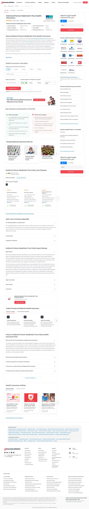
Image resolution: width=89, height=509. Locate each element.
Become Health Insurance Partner (75, 482)
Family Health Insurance (26, 432)
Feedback (54, 452)
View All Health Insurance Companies (68, 77)
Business (26, 461)
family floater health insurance (40, 38)
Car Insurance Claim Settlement (9, 487)
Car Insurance (27, 450)
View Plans (71, 30)
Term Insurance (28, 457)
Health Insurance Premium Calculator (56, 429)
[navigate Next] (56, 153)
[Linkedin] (11, 453)
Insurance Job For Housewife (74, 489)
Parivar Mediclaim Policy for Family (68, 106)
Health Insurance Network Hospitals (46, 434)
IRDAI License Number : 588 (73, 499)
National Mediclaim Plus (65, 89)
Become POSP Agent (63, 2)
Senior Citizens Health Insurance (31, 491)
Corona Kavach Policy (65, 109)
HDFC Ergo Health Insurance (36, 439)
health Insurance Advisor (32, 430)
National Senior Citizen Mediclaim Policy (69, 116)
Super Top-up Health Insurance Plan (60, 430)
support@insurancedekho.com (14, 455)
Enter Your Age (10, 74)
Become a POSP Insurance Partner (75, 478)
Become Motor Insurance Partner (74, 480)
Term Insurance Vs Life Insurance (53, 484)
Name (62, 25)
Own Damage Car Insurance (9, 485)
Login (85, 2)
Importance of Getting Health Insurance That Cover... (48, 404)
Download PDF (20, 302)
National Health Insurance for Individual (12, 158)
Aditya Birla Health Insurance (49, 439)
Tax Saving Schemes (29, 464)
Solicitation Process (56, 460)
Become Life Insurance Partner (74, 484)
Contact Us (54, 450)
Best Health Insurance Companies (32, 480)
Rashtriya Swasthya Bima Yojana (15, 440)
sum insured (30, 41)
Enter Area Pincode (11, 82)
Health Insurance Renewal (14, 432)
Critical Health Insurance (30, 485)
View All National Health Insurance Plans (69, 123)
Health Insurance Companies (45, 430)
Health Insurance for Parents (53, 432)
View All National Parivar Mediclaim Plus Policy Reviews (19, 213)
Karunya (55, 440)
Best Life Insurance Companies (53, 485)
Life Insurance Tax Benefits (52, 489)
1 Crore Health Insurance (41, 429)
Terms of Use (40, 457)
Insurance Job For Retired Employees (75, 492)
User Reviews (20, 10)
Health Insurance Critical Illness (72, 429)
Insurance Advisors (30, 2)
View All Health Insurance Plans (67, 151)
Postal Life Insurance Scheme (52, 478)
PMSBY (25, 440)
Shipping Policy (41, 455)
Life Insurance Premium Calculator (53, 491)
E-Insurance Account (42, 461)
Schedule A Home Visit (39, 99)
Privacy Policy (41, 450)
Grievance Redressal (42, 452)
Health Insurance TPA (73, 430)
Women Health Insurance (65, 432)
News (53, 2)
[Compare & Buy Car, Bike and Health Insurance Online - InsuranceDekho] (7, 2)
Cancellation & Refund (42, 459)
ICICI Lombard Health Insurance (63, 439)
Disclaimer (54, 455)
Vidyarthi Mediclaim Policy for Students (69, 119)
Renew (40, 2)
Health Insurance (12, 429)
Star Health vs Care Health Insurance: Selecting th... (12, 404)
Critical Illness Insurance (65, 95)
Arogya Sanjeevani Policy (65, 112)
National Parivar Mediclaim (66, 102)
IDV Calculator (6, 484)
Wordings (12, 10)
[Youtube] (7, 453)
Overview (6, 10)
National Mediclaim (64, 92)
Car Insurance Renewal (8, 478)
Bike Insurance (27, 452)
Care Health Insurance (23, 439)
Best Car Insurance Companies (9, 489)
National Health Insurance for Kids (47, 157)
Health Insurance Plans (22, 429)
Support (46, 2)
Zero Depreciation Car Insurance (9, 482)
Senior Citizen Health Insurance (38, 432)
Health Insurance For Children (14, 434)
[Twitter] (14, 453)
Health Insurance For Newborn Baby (30, 434)
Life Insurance (27, 455)
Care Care (62, 132)
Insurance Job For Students (73, 491)
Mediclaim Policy (31, 429)
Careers (53, 464)
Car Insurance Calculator (8, 480)
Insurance (19, 2)
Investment (27, 459)
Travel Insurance (28, 462)
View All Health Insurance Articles (14, 418)
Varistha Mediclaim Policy (66, 99)
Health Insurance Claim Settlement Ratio (17, 430)
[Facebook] (5, 453)
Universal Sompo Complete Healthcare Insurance (69, 136)
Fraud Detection (41, 454)
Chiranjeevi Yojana (32, 440)
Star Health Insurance (13, 439)
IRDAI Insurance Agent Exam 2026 (75, 487)
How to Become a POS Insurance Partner (76, 485)
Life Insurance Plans (51, 487)
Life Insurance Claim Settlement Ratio (54, 482)
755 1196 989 (9, 456)
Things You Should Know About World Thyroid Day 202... (29, 404)
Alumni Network (55, 462)
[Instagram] (9, 453)
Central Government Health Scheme (44, 440)
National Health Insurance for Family (29, 158)
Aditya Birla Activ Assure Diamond (67, 140)
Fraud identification (56, 454)
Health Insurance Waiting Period (62, 434)
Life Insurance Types (51, 480)
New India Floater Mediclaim (66, 147)
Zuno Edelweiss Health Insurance (67, 143)
